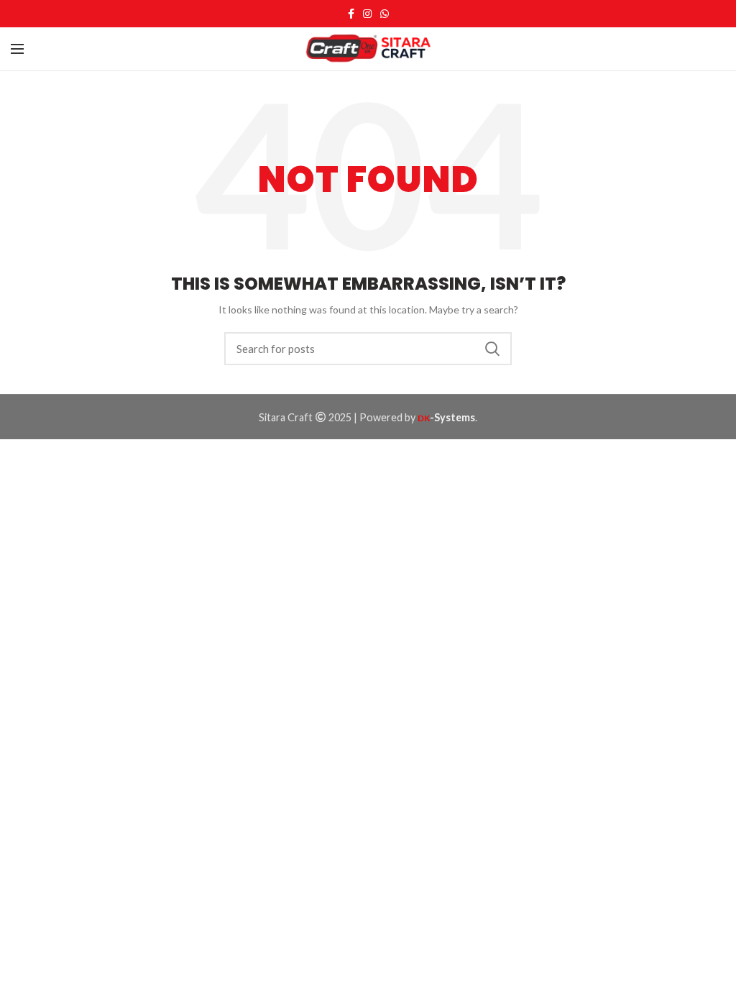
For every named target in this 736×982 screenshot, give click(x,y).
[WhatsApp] (384, 13)
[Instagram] (367, 13)
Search (492, 348)
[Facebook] (351, 13)
